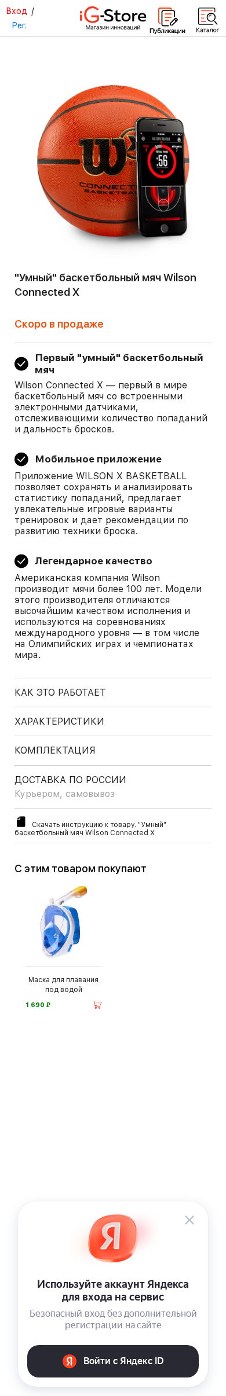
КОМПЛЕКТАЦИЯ (55, 750)
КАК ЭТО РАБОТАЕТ (60, 692)
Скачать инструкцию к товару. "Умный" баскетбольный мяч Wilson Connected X (90, 829)
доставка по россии (70, 786)
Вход (16, 11)
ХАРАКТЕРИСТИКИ (59, 721)
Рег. (19, 25)
